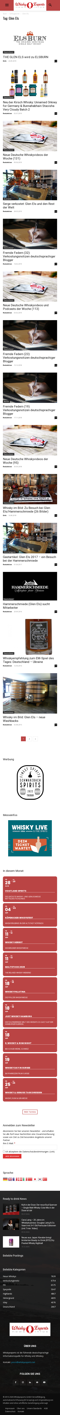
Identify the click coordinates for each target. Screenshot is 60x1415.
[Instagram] (23, 1382)
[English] (10, 1179)
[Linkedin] (30, 1382)
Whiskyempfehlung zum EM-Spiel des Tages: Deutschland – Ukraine (28, 660)
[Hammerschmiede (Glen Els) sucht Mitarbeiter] (30, 586)
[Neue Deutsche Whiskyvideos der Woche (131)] (30, 136)
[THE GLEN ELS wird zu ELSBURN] (30, 38)
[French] (15, 1179)
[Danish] (20, 1179)
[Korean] (40, 1179)
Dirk (4, 61)
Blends (6, 402)
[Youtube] (44, 1382)
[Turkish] (45, 1179)
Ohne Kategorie (9, 552)
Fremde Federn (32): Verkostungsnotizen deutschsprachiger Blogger (29, 256)
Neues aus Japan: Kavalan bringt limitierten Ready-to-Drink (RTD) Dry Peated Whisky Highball (38, 1240)
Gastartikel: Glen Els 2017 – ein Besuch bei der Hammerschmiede (29, 558)
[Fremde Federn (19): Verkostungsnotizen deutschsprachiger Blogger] (30, 388)
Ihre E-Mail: (9, 1143)
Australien (8, 199)
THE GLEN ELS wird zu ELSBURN (25, 57)
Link (52, 1151)
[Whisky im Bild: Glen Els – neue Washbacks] (30, 693)
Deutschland (8, 52)
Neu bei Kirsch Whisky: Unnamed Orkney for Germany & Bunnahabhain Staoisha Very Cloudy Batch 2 (30, 106)
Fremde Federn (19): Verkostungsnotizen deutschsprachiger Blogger (29, 410)
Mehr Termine (30, 1112)
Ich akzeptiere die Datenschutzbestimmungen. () (30, 1151)
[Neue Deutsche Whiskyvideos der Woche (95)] (30, 440)
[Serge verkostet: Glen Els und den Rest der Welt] (30, 185)
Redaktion (7, 113)
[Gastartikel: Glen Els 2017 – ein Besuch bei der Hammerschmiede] (30, 538)
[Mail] (37, 1382)
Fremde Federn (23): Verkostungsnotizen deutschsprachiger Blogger (29, 357)
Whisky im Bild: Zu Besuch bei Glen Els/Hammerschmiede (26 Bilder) (26, 509)
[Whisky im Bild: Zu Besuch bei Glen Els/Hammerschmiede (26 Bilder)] (30, 489)
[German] (5, 1179)
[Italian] (25, 1179)
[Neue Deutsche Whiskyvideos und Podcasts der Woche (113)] (30, 286)
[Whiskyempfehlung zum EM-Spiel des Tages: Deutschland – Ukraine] (30, 637)
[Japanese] (35, 1179)
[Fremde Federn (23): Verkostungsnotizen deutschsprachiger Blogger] (30, 335)
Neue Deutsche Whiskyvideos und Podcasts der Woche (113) (26, 307)
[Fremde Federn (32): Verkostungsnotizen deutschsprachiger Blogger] (30, 234)
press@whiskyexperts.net (23, 1362)
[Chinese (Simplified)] (30, 1179)
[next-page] (35, 738)
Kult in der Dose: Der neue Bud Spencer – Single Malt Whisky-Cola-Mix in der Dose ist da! (39, 1208)
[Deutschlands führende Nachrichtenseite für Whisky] (30, 5)
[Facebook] (15, 1382)
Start (5, 13)
